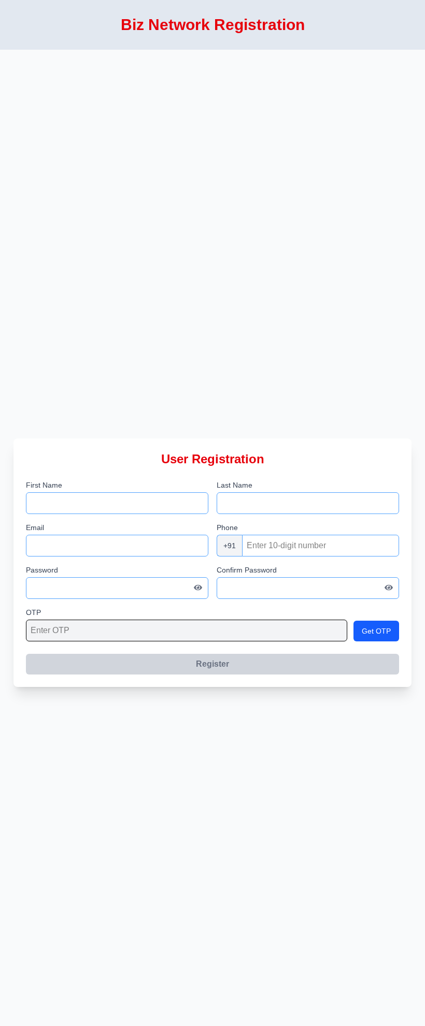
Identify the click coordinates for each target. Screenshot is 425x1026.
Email (35, 527)
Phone (227, 527)
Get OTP (376, 631)
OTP (33, 612)
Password (42, 570)
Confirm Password (247, 570)
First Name (44, 485)
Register (212, 663)
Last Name (234, 485)
